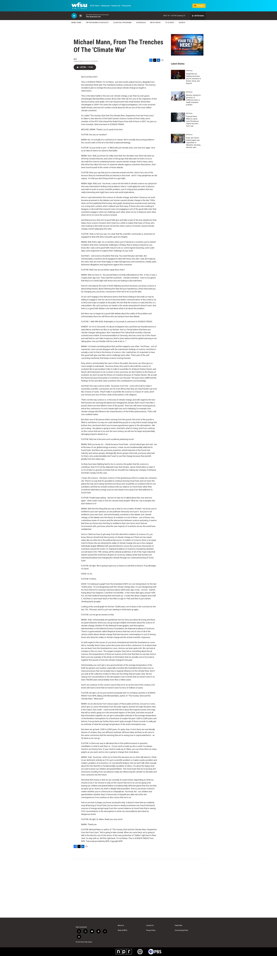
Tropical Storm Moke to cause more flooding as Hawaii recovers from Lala (192, 121)
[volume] (80, 15)
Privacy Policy (150, 930)
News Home (76, 22)
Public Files (178, 925)
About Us (121, 925)
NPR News (189, 70)
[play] (74, 16)
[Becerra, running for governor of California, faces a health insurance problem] (178, 96)
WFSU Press (155, 22)
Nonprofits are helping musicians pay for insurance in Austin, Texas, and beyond (193, 78)
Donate (200, 6)
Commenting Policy (181, 930)
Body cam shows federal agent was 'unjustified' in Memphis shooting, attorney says (193, 142)
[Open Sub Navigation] (83, 22)
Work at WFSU (122, 930)
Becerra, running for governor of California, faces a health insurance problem (193, 100)
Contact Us (150, 925)
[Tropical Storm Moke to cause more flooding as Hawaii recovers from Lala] (178, 117)
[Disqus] (138, 888)
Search (182, 22)
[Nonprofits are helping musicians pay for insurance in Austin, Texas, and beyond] (178, 74)
